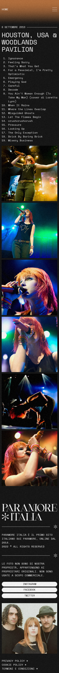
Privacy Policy (13, 661)
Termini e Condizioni (18, 668)
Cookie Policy (12, 665)
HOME (5, 9)
